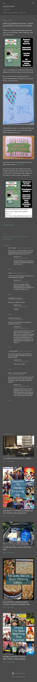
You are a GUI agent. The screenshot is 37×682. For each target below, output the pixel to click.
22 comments (10, 461)
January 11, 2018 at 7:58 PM (21, 281)
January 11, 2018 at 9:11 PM (26, 351)
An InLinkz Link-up (8, 225)
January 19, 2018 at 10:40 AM (16, 374)
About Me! (23, 13)
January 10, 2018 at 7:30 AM (24, 248)
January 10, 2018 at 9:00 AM (16, 299)
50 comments (10, 552)
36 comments (10, 607)
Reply (10, 269)
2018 (8, 236)
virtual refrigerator (7, 239)
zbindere (23, 676)
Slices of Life (8, 6)
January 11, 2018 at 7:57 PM (21, 258)
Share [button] (4, 234)
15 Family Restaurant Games (17, 458)
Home (5, 13)
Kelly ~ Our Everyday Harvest (17, 373)
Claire (10, 273)
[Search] (33, 3)
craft (18, 236)
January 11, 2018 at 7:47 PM (21, 306)
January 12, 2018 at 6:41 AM (21, 328)
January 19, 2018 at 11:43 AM (21, 386)
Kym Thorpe (12, 248)
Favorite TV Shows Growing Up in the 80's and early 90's (18, 512)
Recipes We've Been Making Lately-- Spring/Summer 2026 (16, 603)
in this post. (20, 164)
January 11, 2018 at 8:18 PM (16, 319)
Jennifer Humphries (14, 318)
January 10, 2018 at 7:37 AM (19, 273)
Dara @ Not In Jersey (15, 298)
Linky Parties (13, 13)
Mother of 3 (17, 257)
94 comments (10, 516)
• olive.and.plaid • (13, 351)
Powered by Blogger (20, 673)
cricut (21, 236)
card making (13, 236)
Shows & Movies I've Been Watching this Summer (14, 657)
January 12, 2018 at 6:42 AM (21, 361)
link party (25, 236)
